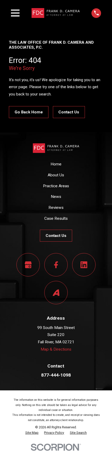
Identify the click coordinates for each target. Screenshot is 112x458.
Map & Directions (56, 349)
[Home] (56, 13)
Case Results (56, 218)
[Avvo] (56, 292)
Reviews (56, 207)
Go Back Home (29, 112)
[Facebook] (56, 264)
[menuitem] (32, 433)
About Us (56, 175)
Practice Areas (56, 186)
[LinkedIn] (84, 264)
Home (56, 164)
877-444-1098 (56, 375)
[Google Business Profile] (28, 264)
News (56, 196)
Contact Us (68, 112)
